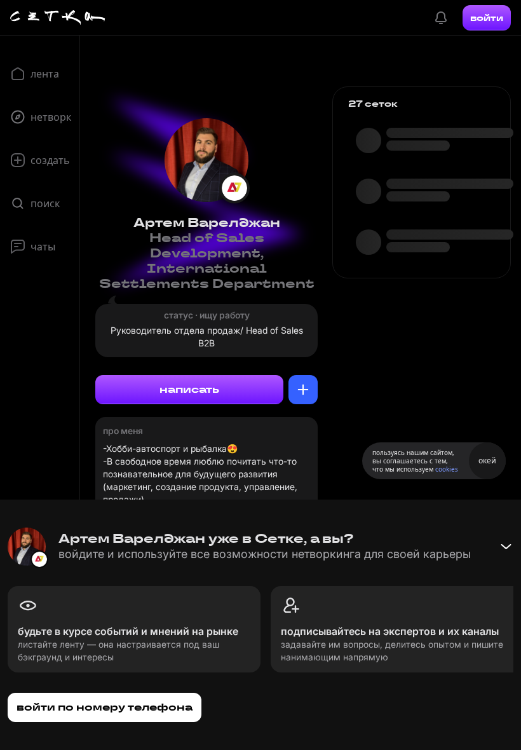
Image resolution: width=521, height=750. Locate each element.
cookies (446, 469)
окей (487, 460)
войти (486, 17)
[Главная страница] (57, 17)
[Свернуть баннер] (505, 546)
